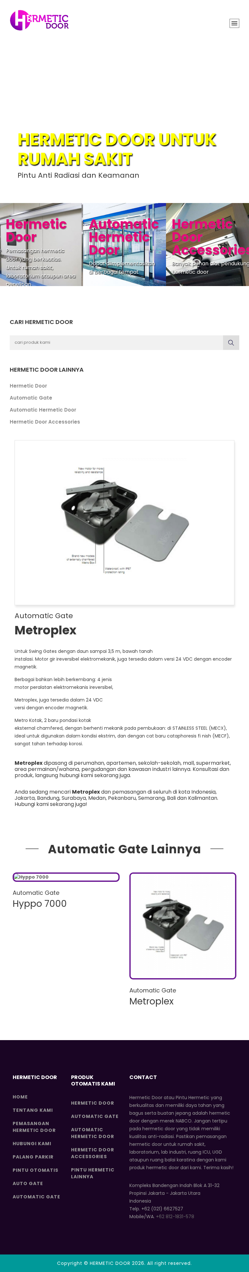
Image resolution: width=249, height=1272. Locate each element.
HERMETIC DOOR (110, 1263)
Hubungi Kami (32, 1143)
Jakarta (25, 798)
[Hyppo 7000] (66, 877)
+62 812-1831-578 (175, 1216)
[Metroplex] (182, 925)
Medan (97, 798)
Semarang (151, 798)
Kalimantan (202, 798)
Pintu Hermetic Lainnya (92, 1173)
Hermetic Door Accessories (45, 421)
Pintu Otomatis (35, 1170)
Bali (171, 798)
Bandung (48, 798)
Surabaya (74, 798)
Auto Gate (28, 1183)
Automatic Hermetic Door (43, 409)
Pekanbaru (122, 798)
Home (20, 1097)
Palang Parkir (33, 1157)
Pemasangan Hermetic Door (34, 1127)
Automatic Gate (31, 397)
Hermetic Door (28, 385)
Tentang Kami (33, 1110)
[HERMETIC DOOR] (39, 20)
